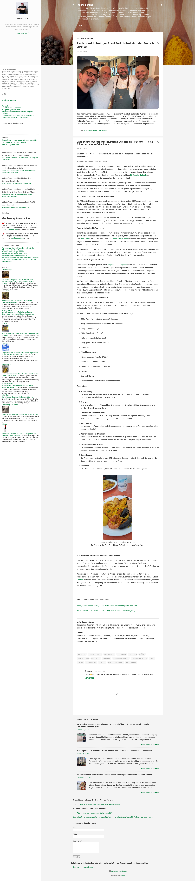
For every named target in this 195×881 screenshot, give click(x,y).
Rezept (80, 662)
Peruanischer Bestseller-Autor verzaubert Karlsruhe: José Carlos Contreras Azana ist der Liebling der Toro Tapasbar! (20, 259)
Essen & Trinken (95, 654)
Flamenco (133, 654)
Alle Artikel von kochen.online (12, 108)
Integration (95, 658)
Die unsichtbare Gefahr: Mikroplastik (14, 254)
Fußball (142, 654)
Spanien (80, 580)
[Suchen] (162, 5)
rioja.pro (4, 424)
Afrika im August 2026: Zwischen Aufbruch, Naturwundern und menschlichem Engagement (18, 313)
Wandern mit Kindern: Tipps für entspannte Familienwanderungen (17, 301)
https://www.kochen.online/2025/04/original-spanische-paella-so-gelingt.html (108, 610)
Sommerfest (91, 662)
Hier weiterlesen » (150, 744)
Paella (152, 658)
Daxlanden (82, 654)
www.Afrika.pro (7, 310)
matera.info (6, 343)
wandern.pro (6, 291)
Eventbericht (109, 654)
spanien (4, 324)
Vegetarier (112, 265)
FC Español (121, 654)
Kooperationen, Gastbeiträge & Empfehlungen (18, 116)
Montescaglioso (11, 230)
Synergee (122, 875)
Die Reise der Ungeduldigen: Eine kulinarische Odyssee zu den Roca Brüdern (18, 249)
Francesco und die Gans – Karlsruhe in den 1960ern (20, 414)
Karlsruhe (106, 658)
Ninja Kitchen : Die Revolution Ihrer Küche (16, 183)
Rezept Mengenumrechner (11, 110)
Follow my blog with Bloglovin (83, 867)
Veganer (123, 265)
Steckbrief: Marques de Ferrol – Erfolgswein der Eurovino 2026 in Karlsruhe (19, 435)
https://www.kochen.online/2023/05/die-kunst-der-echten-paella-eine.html (107, 606)
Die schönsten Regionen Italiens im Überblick (18, 397)
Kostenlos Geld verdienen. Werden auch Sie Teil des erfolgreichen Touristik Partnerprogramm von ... (113, 817)
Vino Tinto (85, 239)
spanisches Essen (115, 662)
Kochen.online (85, 4)
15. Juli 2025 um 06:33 (99, 671)
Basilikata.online (7, 384)
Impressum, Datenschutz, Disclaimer (15, 117)
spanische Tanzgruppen (118, 239)
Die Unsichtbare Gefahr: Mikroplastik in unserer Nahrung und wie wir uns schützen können (114, 775)
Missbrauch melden (9, 100)
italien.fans (5, 395)
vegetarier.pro (6, 364)
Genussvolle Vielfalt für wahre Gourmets (16, 207)
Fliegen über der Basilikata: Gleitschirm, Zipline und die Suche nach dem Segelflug (20, 354)
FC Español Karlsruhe (138, 175)
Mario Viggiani (22, 19)
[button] (158, 43)
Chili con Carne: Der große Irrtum (13, 252)
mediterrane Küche (139, 658)
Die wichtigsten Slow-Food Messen (14, 256)
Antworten (89, 678)
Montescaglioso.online (10, 405)
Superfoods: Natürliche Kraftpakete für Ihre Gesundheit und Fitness (17, 195)
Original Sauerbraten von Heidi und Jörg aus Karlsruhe (98, 804)
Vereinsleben (131, 662)
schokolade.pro (7, 270)
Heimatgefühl (83, 658)
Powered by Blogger (119, 871)
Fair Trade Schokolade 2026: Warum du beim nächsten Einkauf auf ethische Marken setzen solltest (18, 281)
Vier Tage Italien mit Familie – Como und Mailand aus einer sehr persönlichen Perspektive (114, 751)
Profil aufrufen (22, 33)
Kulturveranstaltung (121, 658)
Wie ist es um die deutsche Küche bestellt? (94, 813)
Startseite (5, 106)
